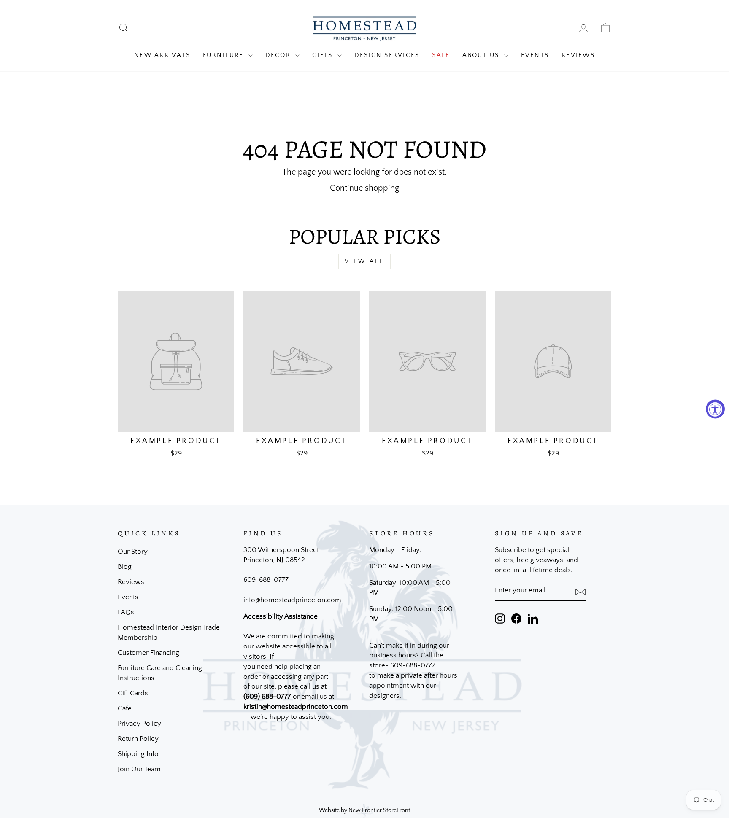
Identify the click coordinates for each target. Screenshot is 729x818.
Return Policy (138, 739)
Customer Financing (148, 653)
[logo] (364, 28)
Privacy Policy (139, 723)
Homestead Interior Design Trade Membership (169, 632)
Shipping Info (138, 754)
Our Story (133, 551)
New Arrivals (162, 55)
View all (365, 261)
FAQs (126, 612)
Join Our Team (139, 769)
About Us (482, 55)
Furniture (224, 55)
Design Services (387, 55)
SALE (441, 55)
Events (535, 55)
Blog (125, 566)
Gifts (323, 55)
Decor (279, 55)
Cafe (125, 708)
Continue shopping (364, 188)
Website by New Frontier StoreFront (364, 810)
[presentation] (580, 591)
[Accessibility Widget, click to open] (715, 409)
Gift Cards (133, 693)
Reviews (578, 55)
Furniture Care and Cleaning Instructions (160, 673)
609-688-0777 (266, 580)
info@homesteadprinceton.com (292, 600)
